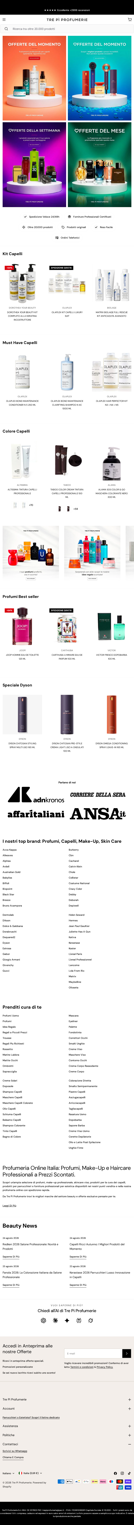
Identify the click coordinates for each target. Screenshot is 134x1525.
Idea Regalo (9, 1026)
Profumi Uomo (11, 1015)
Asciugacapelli (77, 1097)
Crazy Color (75, 888)
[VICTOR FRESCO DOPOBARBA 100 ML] (111, 626)
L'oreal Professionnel (80, 959)
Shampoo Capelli (12, 1091)
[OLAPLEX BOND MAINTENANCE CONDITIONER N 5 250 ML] (22, 372)
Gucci (6, 970)
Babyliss (7, 877)
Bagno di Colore (12, 1136)
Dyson (6, 942)
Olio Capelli (9, 1108)
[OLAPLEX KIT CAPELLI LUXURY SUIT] (67, 283)
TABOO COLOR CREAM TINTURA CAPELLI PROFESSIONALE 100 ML (67, 493)
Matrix (72, 976)
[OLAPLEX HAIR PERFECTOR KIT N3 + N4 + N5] (111, 372)
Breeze (6, 900)
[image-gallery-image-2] (99, 78)
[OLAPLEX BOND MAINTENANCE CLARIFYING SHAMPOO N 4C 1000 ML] (67, 372)
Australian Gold (11, 872)
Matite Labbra (11, 1054)
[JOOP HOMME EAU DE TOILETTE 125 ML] (22, 626)
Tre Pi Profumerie (22, 1482)
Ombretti (8, 1065)
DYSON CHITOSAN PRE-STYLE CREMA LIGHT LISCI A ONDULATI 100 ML (67, 747)
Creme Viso (75, 1049)
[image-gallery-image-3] (34, 164)
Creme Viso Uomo (79, 1131)
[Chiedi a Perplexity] (79, 1320)
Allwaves (8, 855)
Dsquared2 (9, 937)
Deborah (74, 900)
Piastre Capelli (77, 1091)
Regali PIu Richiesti (13, 1043)
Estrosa (7, 948)
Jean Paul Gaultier (79, 926)
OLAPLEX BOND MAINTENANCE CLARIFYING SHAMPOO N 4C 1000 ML (67, 405)
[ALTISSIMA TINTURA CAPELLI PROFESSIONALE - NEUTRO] (24, 505)
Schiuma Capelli (12, 1114)
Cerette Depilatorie (80, 1136)
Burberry (74, 849)
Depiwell (74, 905)
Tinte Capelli (10, 1131)
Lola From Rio (76, 970)
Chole (72, 872)
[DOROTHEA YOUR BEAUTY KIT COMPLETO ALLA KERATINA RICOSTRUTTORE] (22, 283)
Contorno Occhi (78, 1060)
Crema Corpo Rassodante (83, 1065)
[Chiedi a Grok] (90, 1320)
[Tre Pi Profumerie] (31, 554)
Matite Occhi (10, 1060)
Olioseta (73, 987)
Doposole (8, 1086)
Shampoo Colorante (14, 1125)
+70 (31, 505)
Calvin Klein (75, 866)
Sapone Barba (77, 1125)
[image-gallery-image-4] (99, 164)
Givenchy (8, 965)
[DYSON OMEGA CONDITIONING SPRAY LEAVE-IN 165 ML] (111, 714)
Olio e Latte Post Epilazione (84, 1142)
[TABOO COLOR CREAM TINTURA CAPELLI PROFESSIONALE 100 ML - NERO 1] (59, 509)
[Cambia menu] (4, 19)
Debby (72, 894)
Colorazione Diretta (80, 1080)
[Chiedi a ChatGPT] (43, 1320)
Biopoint (7, 888)
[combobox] (67, 29)
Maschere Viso (77, 1054)
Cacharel (74, 860)
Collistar (73, 877)
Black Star (8, 894)
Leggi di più (9, 1205)
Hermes (73, 920)
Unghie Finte (76, 1147)
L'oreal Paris (75, 954)
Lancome (74, 965)
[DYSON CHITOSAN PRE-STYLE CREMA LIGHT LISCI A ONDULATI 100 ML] (67, 714)
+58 (75, 508)
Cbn (71, 855)
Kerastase (74, 942)
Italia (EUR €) (31, 1473)
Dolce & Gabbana (13, 926)
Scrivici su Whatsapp (15, 1451)
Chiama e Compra (13, 1457)
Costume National (79, 883)
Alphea (7, 860)
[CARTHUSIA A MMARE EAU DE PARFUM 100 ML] (67, 626)
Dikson (6, 920)
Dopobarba (75, 1119)
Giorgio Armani (11, 959)
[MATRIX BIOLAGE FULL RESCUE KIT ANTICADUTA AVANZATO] (111, 283)
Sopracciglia (10, 1071)
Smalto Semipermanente (83, 1086)
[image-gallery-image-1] (34, 78)
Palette (73, 1026)
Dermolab (8, 914)
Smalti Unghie (77, 1043)
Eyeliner (73, 1021)
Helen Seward (76, 914)
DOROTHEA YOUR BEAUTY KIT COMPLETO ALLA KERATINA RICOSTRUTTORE (22, 316)
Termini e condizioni (82, 1367)
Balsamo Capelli (12, 1119)
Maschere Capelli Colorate (18, 1103)
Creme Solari (10, 1080)
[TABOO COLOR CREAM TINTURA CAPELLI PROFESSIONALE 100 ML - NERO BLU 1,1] (68, 509)
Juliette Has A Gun (79, 931)
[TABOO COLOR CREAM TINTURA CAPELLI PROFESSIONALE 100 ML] (67, 460)
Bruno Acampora (12, 905)
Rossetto (8, 1049)
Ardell (6, 866)
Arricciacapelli (77, 1103)
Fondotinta (75, 1032)
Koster (72, 948)
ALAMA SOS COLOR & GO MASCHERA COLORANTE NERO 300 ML (112, 493)
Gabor (6, 954)
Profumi (7, 1021)
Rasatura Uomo (77, 1114)
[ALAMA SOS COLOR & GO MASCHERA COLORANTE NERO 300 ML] (111, 460)
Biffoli (6, 883)
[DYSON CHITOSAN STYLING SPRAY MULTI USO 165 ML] (22, 714)
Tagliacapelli (76, 1108)
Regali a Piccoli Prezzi (15, 1032)
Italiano (7, 1473)
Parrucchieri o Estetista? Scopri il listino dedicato (31, 1417)
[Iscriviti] (126, 1353)
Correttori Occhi (78, 1038)
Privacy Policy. (105, 1367)
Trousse (7, 1038)
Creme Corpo (76, 1071)
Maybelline (75, 981)
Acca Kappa (10, 849)
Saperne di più (11, 1256)
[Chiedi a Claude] (55, 1320)
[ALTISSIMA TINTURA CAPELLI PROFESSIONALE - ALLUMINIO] (15, 505)
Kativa (72, 937)
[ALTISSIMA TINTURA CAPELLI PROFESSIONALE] (22, 460)
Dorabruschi (10, 931)
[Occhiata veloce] (36, 272)
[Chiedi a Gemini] (67, 1320)
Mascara (74, 1015)
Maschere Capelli (12, 1097)
